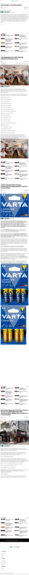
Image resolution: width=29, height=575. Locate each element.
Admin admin (5, 7)
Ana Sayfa (3, 568)
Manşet (22, 63)
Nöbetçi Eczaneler (4, 562)
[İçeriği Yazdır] (8, 12)
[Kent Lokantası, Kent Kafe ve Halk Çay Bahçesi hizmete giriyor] (17, 43)
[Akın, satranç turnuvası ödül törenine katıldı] (3, 35)
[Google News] (27, 86)
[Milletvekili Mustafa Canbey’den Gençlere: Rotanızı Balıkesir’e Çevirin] (17, 35)
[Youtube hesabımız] (22, 540)
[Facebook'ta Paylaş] (1, 12)
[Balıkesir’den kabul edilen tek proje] (3, 178)
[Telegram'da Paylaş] (5, 12)
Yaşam (25, 63)
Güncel (20, 63)
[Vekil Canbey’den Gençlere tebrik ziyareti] (17, 178)
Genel (17, 63)
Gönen (2, 555)
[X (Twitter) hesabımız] (19, 540)
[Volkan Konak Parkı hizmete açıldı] (17, 166)
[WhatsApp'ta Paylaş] (4, 12)
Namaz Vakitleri (4, 561)
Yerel (27, 63)
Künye (2, 570)
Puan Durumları (4, 563)
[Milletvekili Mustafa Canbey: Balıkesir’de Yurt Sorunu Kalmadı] (3, 43)
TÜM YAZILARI (26, 7)
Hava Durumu (3, 560)
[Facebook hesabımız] (18, 540)
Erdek (2, 554)
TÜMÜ (27, 33)
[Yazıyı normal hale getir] (13, 12)
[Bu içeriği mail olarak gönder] (7, 12)
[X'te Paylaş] (2, 12)
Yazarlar (3, 569)
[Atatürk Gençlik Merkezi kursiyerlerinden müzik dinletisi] (3, 46)
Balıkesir (3, 553)
